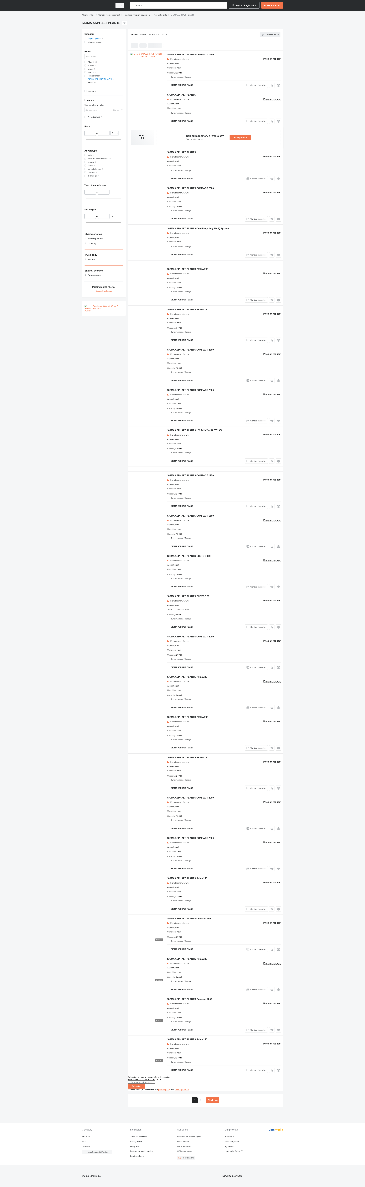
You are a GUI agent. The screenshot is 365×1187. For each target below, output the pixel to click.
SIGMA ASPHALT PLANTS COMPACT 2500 (190, 390)
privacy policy (164, 1090)
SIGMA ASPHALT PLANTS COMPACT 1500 (190, 54)
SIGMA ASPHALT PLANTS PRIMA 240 (187, 717)
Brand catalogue (136, 1156)
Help (84, 1141)
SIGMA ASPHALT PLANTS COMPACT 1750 (190, 475)
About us (86, 1136)
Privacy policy (135, 1141)
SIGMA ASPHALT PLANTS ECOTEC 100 (189, 556)
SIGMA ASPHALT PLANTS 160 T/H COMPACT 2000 (194, 430)
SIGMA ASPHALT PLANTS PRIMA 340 (187, 309)
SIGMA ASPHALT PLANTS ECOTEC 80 (188, 596)
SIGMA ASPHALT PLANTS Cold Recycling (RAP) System (198, 228)
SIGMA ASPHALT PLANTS (181, 95)
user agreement (182, 1090)
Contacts (86, 1146)
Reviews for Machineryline (141, 1151)
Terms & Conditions (138, 1136)
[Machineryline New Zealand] (97, 5)
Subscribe (136, 1086)
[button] (271, 85)
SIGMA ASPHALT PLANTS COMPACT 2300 (190, 350)
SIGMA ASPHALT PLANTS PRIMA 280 (187, 269)
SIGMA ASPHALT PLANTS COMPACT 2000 (190, 188)
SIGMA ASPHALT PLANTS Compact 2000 (189, 918)
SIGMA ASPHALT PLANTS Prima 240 (187, 677)
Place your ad (240, 137)
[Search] (132, 5)
